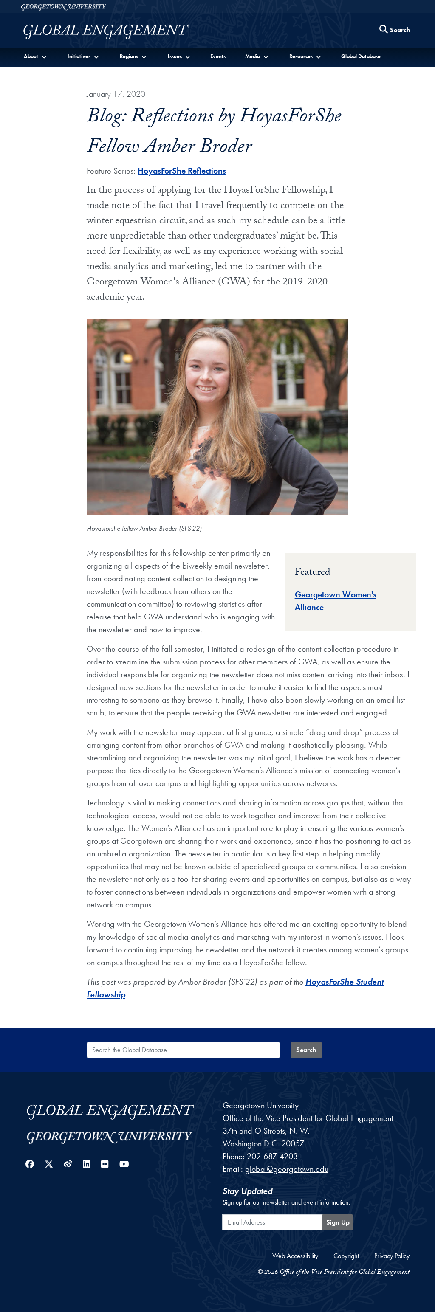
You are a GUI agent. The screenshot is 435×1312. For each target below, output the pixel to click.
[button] (35, 56)
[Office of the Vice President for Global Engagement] (114, 32)
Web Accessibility (295, 1255)
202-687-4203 (272, 1156)
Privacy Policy (392, 1255)
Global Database (361, 56)
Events (218, 56)
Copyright (346, 1255)
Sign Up (338, 1222)
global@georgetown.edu (286, 1168)
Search (306, 1049)
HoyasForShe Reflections (182, 170)
